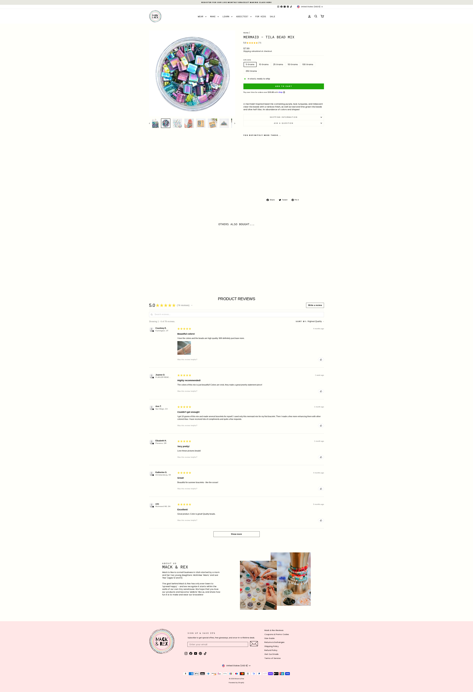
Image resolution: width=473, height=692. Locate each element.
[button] (191, 305)
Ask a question (283, 123)
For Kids (260, 16)
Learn (226, 16)
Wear (201, 16)
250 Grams (251, 71)
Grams (247, 60)
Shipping (247, 51)
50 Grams (293, 64)
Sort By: (301, 321)
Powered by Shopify (236, 683)
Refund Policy (270, 650)
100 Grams (307, 64)
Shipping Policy (271, 646)
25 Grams (278, 64)
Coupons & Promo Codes (276, 634)
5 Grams (250, 64)
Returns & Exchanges (274, 642)
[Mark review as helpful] (321, 360)
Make (213, 16)
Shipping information (284, 117)
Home (246, 33)
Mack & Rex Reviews (273, 630)
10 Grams (264, 64)
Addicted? (243, 16)
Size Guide (269, 638)
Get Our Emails (271, 654)
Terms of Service (272, 658)
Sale (272, 16)
